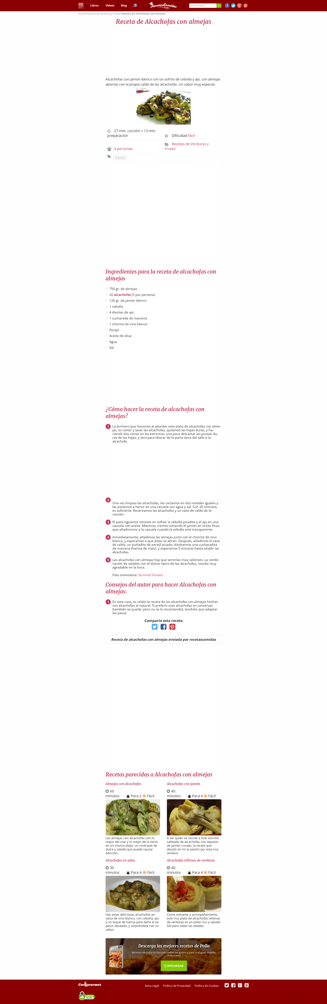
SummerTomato (150, 575)
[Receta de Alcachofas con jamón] (194, 834)
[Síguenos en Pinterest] (245, 6)
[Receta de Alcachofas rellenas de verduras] (194, 910)
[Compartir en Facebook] (164, 627)
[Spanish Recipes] (135, 6)
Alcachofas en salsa (120, 860)
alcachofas (122, 295)
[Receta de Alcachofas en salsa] (133, 910)
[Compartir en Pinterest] (172, 627)
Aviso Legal (152, 986)
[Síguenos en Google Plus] (240, 985)
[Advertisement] (163, 49)
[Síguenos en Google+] (239, 6)
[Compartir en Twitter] (155, 627)
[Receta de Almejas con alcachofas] (133, 834)
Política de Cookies (207, 986)
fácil (191, 135)
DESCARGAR (175, 966)
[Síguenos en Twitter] (233, 6)
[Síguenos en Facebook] (227, 6)
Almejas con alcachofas (123, 784)
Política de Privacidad (177, 986)
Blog (124, 5)
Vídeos (110, 5)
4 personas (123, 148)
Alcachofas (119, 157)
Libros (94, 5)
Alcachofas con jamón (183, 784)
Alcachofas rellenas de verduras (191, 860)
